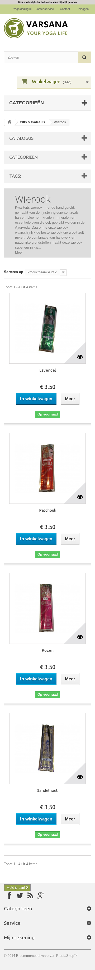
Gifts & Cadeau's (32, 122)
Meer (19, 252)
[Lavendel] (47, 328)
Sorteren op (13, 272)
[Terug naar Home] (9, 122)
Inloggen (83, 9)
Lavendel (47, 370)
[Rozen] (47, 608)
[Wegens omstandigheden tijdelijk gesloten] (47, 2)
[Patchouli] (47, 468)
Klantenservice (44, 9)
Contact (65, 9)
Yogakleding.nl (22, 9)
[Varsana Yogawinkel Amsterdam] (47, 28)
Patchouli (47, 510)
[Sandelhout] (47, 748)
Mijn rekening (19, 937)
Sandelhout (47, 790)
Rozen (48, 650)
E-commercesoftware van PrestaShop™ (47, 956)
